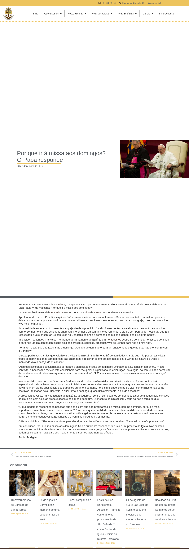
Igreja (97, 312)
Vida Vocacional (100, 13)
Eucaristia (57, 312)
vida (87, 312)
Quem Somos (51, 13)
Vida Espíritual (126, 13)
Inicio (35, 13)
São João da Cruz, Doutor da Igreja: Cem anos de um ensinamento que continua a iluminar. (166, 510)
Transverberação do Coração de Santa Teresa (21, 505)
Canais (146, 13)
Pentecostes (113, 339)
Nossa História (75, 13)
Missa (61, 304)
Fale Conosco (166, 13)
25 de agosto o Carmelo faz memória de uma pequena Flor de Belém (50, 510)
